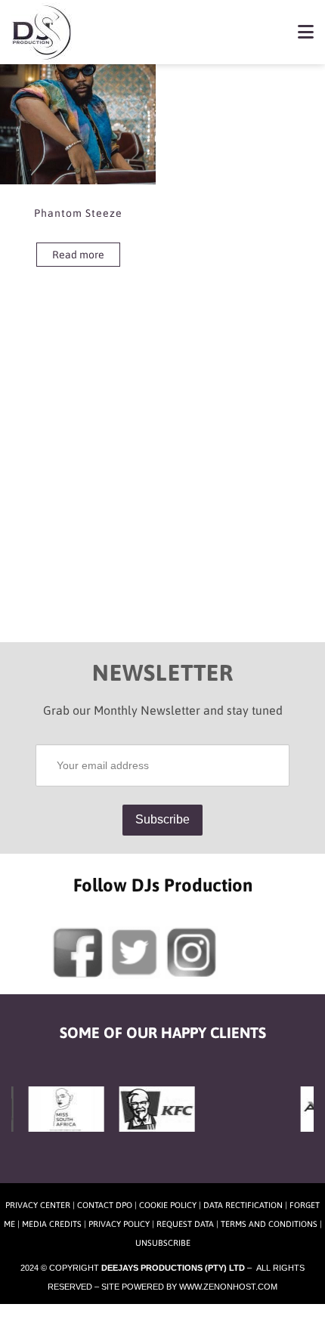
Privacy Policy (119, 1223)
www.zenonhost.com (228, 1286)
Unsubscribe (162, 1242)
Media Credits (52, 1223)
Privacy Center (37, 1205)
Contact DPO (104, 1205)
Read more (78, 255)
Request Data (185, 1223)
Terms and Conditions (269, 1223)
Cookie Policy (168, 1205)
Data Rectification (243, 1205)
